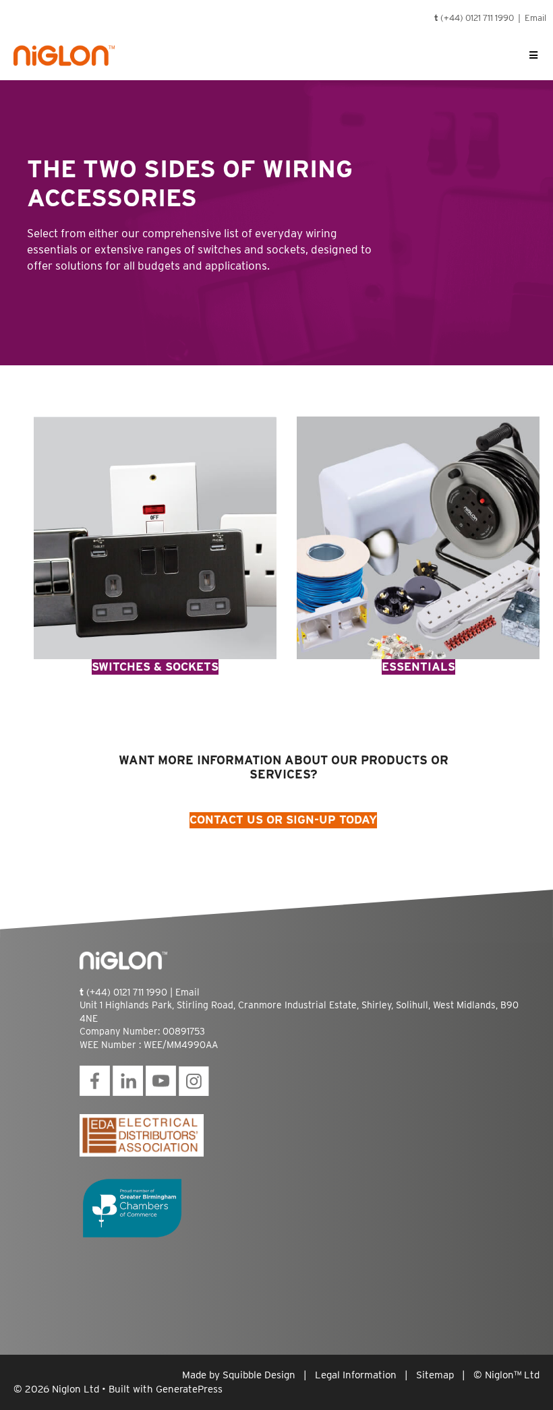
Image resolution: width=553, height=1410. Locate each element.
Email (535, 18)
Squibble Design (259, 1375)
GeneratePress (189, 1389)
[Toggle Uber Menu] (533, 55)
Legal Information (356, 1375)
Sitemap (435, 1375)
